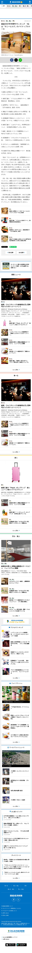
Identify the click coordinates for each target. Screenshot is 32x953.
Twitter (18, 899)
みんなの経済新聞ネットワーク (16, 931)
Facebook (14, 899)
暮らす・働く (26, 6)
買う (20, 6)
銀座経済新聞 (15, 2)
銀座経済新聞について (7, 906)
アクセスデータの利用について (9, 910)
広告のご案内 (5, 915)
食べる (8, 6)
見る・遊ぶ (14, 6)
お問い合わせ (5, 913)
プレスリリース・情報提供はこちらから (11, 908)
